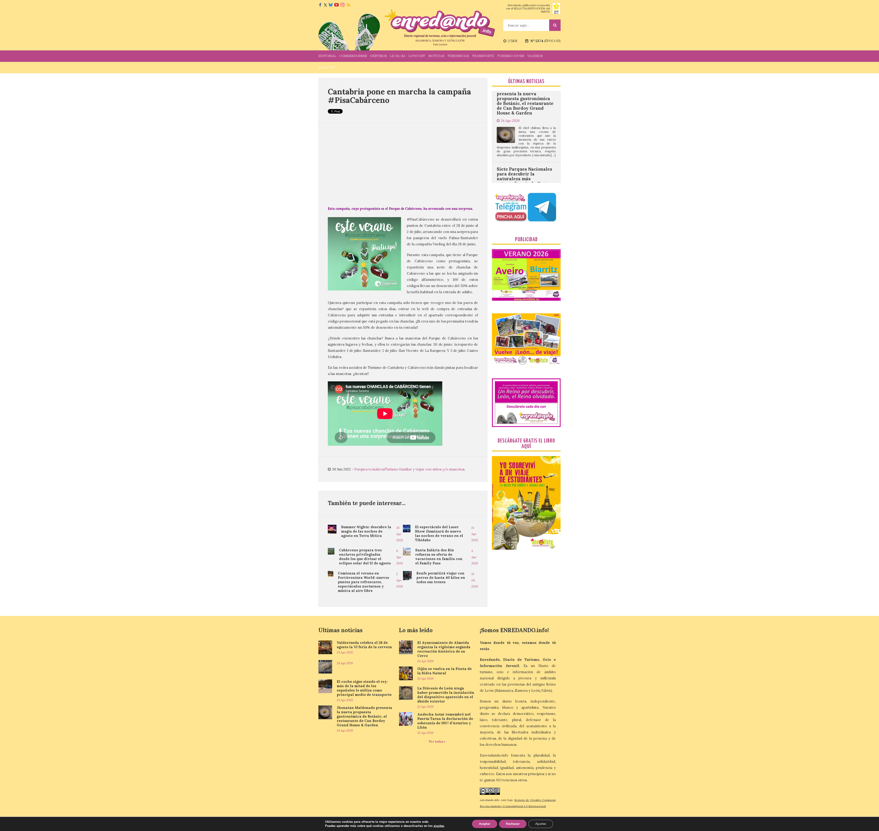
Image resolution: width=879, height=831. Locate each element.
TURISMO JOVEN (510, 56)
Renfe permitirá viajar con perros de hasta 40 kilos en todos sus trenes (440, 577)
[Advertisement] (403, 164)
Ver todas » (437, 742)
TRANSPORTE (483, 56)
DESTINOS (378, 56)
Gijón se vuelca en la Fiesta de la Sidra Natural (444, 671)
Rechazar (513, 824)
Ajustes (540, 824)
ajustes (439, 826)
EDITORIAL (327, 56)
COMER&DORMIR (353, 56)
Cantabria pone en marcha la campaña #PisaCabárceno (399, 96)
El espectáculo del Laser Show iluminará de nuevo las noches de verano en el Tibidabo (439, 533)
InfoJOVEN (326, 67)
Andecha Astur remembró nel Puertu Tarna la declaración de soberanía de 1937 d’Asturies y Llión (445, 721)
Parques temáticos (369, 469)
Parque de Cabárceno (405, 208)
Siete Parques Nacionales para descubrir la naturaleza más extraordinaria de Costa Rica (524, 127)
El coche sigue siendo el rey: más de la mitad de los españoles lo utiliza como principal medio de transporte (364, 688)
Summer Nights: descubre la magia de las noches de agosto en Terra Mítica (366, 531)
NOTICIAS (436, 56)
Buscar (555, 25)
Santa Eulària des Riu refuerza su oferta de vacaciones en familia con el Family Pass (438, 556)
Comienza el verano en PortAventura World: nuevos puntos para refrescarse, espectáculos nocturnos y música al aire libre (363, 582)
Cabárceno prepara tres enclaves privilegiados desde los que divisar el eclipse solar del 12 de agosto (365, 556)
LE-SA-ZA (397, 56)
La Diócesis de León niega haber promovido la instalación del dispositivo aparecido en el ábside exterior (445, 694)
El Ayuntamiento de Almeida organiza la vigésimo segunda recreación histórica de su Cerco (443, 649)
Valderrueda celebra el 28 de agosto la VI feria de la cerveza (364, 644)
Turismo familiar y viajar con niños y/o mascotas (424, 469)
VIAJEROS (535, 56)
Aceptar (484, 824)
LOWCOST (417, 56)
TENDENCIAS (458, 56)
